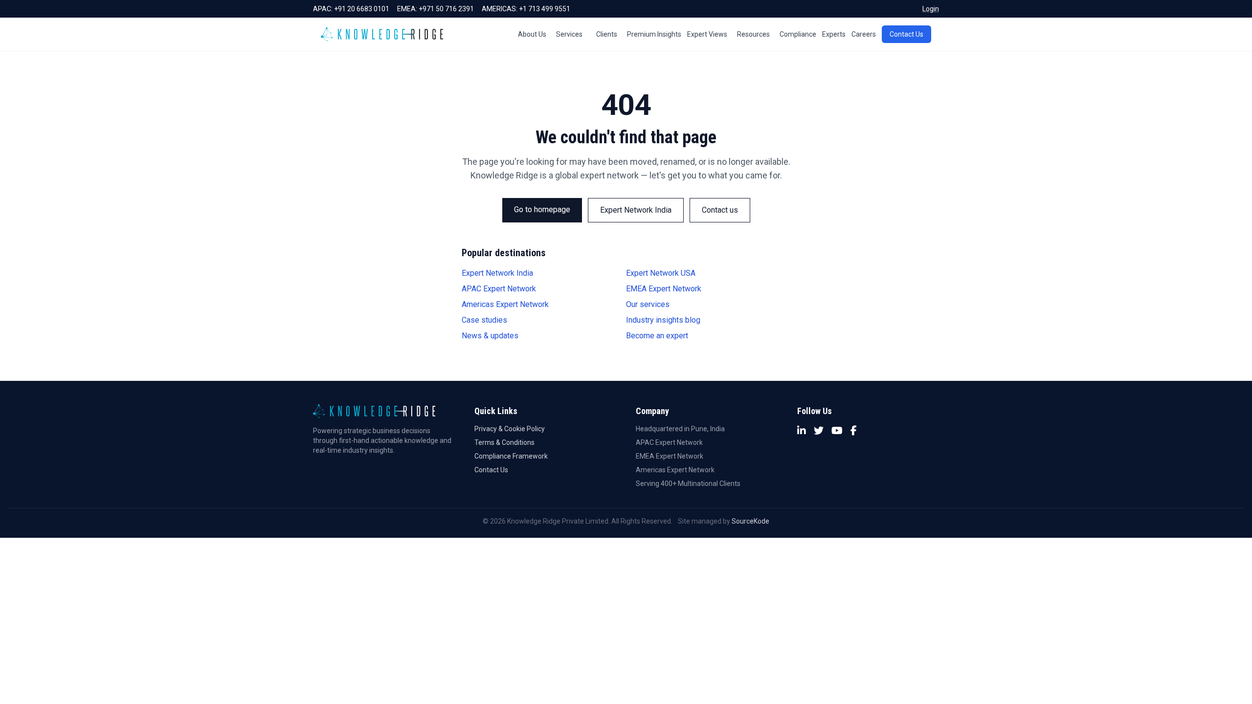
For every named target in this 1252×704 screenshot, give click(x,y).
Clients (606, 34)
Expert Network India (635, 210)
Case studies (484, 320)
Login (930, 9)
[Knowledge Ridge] (382, 34)
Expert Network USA (660, 273)
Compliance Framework (511, 456)
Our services (648, 304)
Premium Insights (654, 34)
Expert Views (707, 34)
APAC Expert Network (499, 288)
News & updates (490, 335)
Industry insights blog (663, 320)
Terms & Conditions (504, 442)
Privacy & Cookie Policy (509, 429)
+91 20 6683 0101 (361, 9)
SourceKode (750, 521)
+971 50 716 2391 (446, 9)
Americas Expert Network (505, 304)
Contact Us (906, 34)
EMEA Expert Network (663, 288)
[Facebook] (853, 431)
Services (569, 34)
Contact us (720, 210)
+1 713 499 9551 (544, 9)
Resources (753, 34)
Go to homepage (542, 209)
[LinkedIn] (801, 431)
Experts (834, 34)
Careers (863, 34)
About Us (532, 34)
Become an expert (657, 335)
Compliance (798, 34)
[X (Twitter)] (819, 431)
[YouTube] (837, 431)
